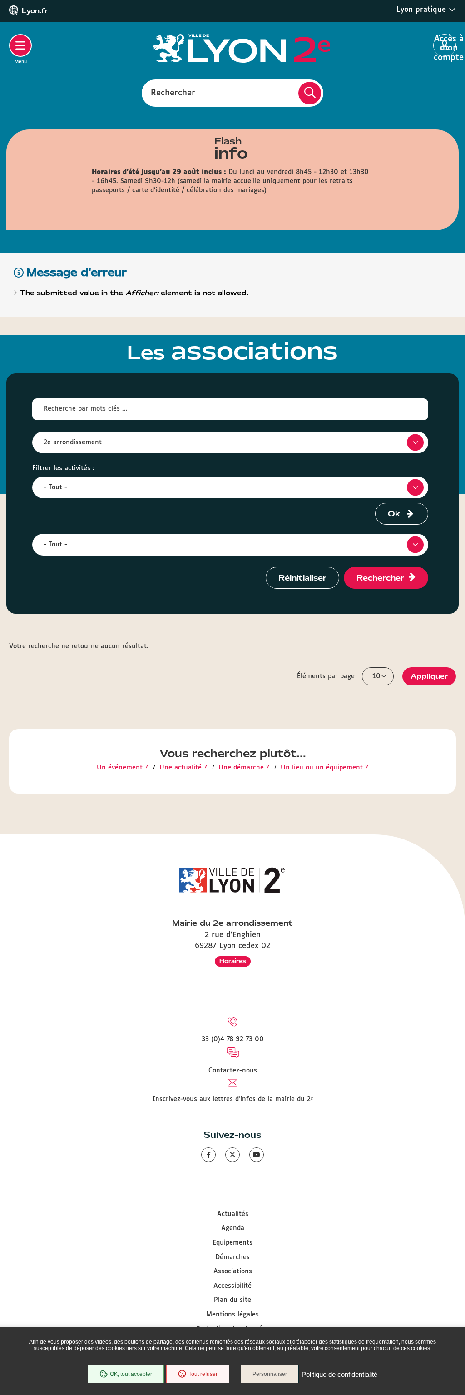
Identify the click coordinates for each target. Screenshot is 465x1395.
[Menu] (20, 45)
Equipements (232, 1243)
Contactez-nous (232, 1070)
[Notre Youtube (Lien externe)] (256, 1154)
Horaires (232, 961)
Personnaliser (269, 1374)
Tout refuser (203, 1374)
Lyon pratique (422, 10)
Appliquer (429, 676)
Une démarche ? (243, 768)
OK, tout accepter (131, 1374)
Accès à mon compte (445, 46)
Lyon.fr (35, 11)
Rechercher (173, 93)
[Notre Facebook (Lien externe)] (208, 1154)
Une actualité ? (183, 768)
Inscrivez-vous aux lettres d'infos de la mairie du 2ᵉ (232, 1099)
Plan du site (232, 1300)
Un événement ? (122, 768)
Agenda (232, 1228)
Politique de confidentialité (339, 1374)
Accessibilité (232, 1286)
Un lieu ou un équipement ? (324, 768)
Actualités (232, 1214)
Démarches (232, 1257)
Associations (232, 1271)
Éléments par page (326, 676)
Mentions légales (232, 1314)
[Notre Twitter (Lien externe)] (232, 1154)
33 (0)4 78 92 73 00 (233, 1039)
